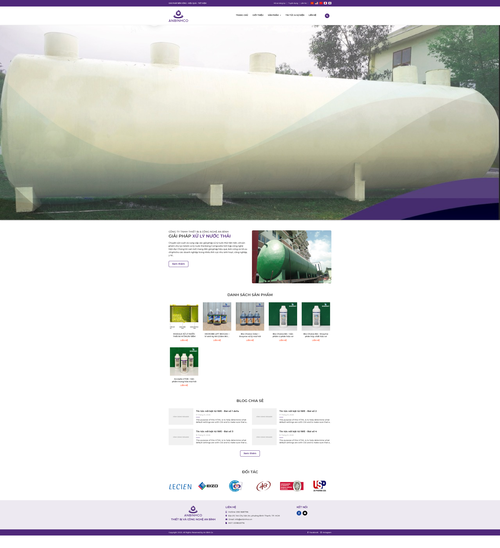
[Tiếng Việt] (312, 3)
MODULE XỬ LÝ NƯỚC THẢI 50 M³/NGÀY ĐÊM (184, 335)
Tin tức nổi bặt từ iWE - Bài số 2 (298, 411)
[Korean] (329, 3)
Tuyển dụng (293, 3)
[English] (316, 3)
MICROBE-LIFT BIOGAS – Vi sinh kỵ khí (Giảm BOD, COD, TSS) (217, 335)
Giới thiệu (257, 15)
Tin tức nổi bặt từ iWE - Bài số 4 (298, 431)
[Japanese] (325, 3)
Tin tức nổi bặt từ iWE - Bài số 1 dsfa (217, 411)
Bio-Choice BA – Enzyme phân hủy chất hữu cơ (316, 335)
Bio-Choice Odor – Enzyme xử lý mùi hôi (250, 335)
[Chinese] (321, 3)
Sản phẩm (273, 15)
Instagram (326, 532)
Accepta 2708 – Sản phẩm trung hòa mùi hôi (184, 380)
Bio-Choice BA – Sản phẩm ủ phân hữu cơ (283, 335)
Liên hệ (304, 3)
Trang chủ (242, 15)
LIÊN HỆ (184, 340)
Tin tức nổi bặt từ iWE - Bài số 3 (214, 431)
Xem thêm (178, 263)
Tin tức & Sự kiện (294, 15)
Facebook (313, 532)
